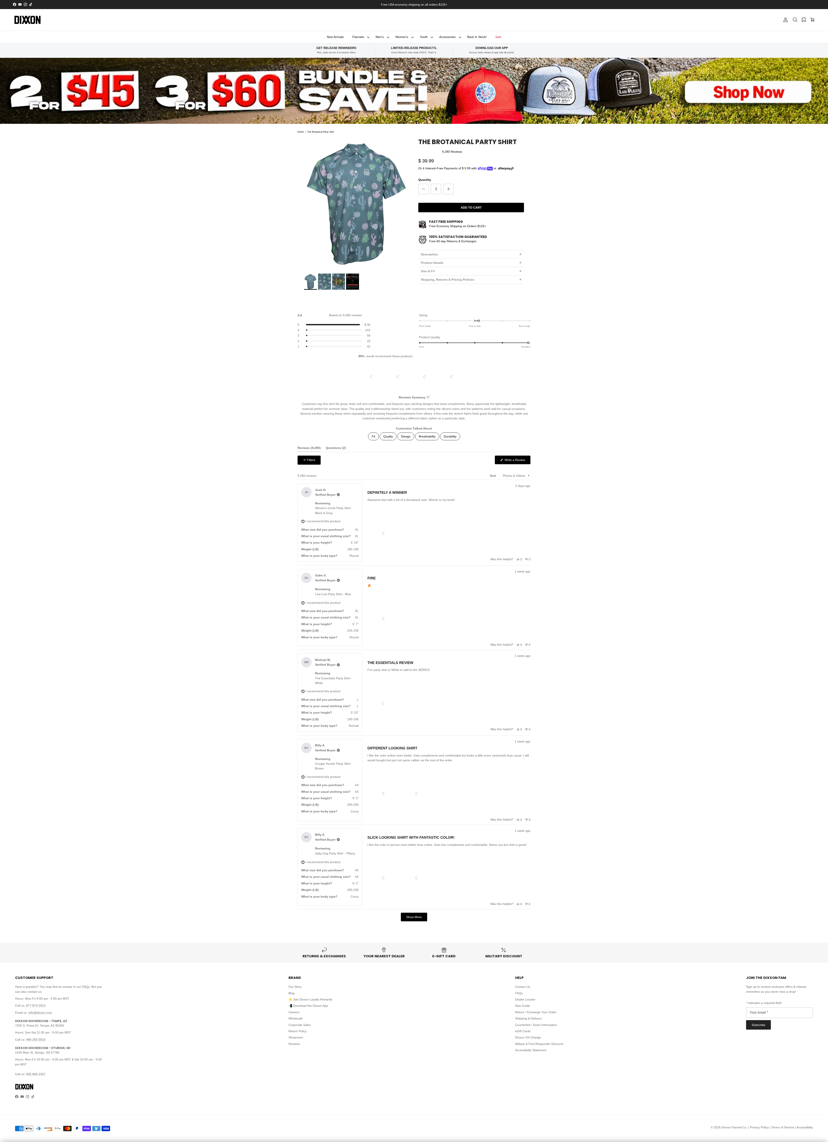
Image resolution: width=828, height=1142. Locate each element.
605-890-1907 (35, 1074)
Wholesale (296, 1018)
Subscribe (758, 1025)
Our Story (295, 986)
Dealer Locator (525, 999)
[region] (414, 377)
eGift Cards (523, 1031)
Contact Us (522, 986)
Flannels (358, 37)
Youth (424, 37)
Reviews (294, 1044)
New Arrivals (335, 37)
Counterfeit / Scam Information (536, 1025)
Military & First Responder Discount (539, 1044)
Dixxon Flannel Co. (734, 1127)
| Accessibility (804, 1127)
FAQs (86, 986)
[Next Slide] (466, 377)
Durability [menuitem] (450, 436)
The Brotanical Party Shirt (320, 132)
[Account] (784, 19)
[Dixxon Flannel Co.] (27, 19)
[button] (795, 20)
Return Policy (298, 1031)
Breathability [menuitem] (427, 436)
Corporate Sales (300, 1025)
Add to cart (471, 207)
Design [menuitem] (406, 436)
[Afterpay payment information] (507, 168)
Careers (294, 1012)
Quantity (424, 179)
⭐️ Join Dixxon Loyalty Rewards (310, 999)
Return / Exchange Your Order (536, 1012)
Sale (498, 37)
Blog (292, 993)
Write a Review (517, 461)
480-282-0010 (35, 1039)
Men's (380, 37)
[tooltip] (428, 397)
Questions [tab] (336, 449)
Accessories (447, 37)
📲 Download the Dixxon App (308, 1005)
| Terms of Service (782, 1127)
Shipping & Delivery (528, 1018)
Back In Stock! (477, 37)
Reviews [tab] (309, 449)
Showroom (296, 1037)
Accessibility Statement (530, 1050)
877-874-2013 (35, 1005)
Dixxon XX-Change (528, 1037)
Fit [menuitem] (373, 436)
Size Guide (522, 1005)
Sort (493, 475)
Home (301, 132)
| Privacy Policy (759, 1127)
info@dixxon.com (40, 1012)
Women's (401, 37)
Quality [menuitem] (388, 436)
